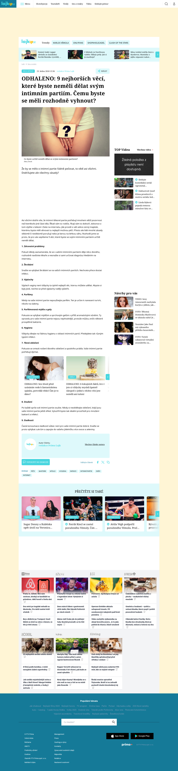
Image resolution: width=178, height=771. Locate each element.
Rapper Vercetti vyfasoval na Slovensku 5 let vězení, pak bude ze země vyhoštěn (71, 670)
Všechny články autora (95, 444)
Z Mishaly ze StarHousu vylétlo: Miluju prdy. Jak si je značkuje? (95, 54)
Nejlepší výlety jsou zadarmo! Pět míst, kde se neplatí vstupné (105, 668)
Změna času (94, 706)
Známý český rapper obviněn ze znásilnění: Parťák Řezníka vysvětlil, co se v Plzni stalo (50, 56)
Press (56, 738)
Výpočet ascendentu (63, 714)
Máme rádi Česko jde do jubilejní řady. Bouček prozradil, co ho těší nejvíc (70, 622)
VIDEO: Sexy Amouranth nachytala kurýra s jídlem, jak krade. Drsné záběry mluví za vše (145, 302)
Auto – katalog (38, 710)
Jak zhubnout (35, 706)
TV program (82, 706)
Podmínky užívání (30, 750)
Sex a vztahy (77, 3)
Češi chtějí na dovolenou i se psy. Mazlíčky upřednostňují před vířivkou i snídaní (105, 657)
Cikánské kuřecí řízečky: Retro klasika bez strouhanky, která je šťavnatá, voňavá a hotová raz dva (140, 622)
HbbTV (27, 746)
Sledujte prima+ (102, 3)
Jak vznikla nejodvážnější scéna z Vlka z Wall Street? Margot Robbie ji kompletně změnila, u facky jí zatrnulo (37, 684)
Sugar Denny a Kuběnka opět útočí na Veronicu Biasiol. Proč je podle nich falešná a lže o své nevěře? (39, 526)
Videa (88, 3)
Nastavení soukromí (61, 762)
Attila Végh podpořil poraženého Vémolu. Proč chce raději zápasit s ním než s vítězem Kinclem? (122, 526)
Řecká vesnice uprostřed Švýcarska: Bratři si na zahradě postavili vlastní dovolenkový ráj (104, 682)
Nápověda (58, 754)
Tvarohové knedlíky (81, 714)
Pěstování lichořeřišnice (135, 710)
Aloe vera (119, 710)
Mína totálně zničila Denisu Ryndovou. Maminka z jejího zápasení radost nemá (142, 56)
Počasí (112, 706)
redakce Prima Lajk (65, 71)
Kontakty (57, 746)
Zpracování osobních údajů (64, 750)
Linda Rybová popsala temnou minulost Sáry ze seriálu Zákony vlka (144, 207)
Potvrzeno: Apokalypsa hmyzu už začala (105, 595)
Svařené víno (83, 710)
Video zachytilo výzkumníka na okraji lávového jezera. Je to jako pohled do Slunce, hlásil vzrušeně (105, 622)
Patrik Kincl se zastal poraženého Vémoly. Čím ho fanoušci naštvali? (81, 526)
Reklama (27, 742)
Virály (65, 3)
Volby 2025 (71, 710)
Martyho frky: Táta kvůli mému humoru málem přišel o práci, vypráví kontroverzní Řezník (69, 657)
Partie (104, 706)
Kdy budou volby (124, 706)
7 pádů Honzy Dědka (56, 710)
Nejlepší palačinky (100, 714)
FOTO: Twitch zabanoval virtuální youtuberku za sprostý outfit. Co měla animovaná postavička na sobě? (144, 340)
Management (59, 734)
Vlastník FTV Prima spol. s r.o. (35, 758)
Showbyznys (41, 3)
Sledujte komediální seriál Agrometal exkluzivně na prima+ (143, 185)
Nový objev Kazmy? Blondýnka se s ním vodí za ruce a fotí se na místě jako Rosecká (71, 682)
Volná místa (28, 738)
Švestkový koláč (117, 714)
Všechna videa (144, 149)
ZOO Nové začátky (141, 706)
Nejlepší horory (68, 706)
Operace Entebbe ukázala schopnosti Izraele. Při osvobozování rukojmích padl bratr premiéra (105, 610)
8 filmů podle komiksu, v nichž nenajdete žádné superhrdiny (35, 668)
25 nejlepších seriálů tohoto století (37, 654)
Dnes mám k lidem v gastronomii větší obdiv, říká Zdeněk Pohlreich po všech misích (71, 609)
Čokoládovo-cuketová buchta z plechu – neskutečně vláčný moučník (138, 596)
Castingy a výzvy (60, 742)
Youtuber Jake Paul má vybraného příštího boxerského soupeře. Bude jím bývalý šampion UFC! (145, 327)
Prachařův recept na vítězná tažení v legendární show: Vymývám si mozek (71, 596)
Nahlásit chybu (29, 762)
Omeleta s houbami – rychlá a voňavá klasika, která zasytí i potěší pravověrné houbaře (140, 609)
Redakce (57, 758)
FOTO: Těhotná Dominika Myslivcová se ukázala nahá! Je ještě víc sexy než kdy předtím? (145, 314)
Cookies (27, 754)
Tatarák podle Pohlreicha (102, 710)
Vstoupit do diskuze (37, 462)
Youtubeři (55, 3)
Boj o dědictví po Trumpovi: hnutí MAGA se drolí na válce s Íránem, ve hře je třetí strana (37, 622)
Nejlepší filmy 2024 (51, 706)
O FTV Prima (29, 734)
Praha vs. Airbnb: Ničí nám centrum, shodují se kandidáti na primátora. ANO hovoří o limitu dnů (37, 596)
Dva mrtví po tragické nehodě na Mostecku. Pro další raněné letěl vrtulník (36, 609)
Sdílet (104, 72)
